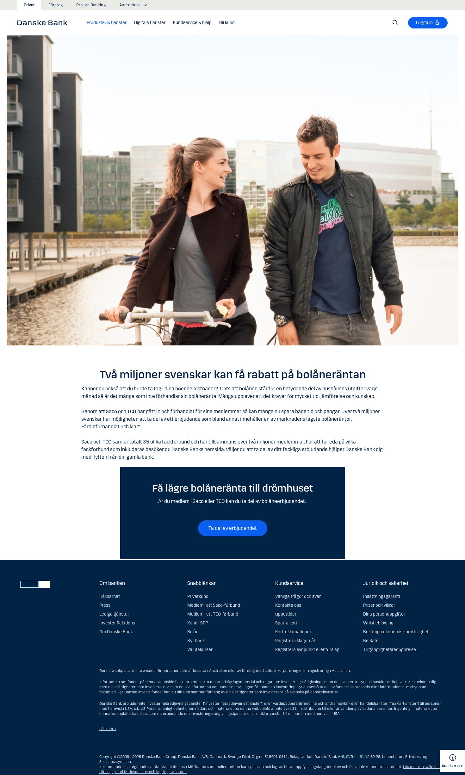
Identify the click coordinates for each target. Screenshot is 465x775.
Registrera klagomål (295, 640)
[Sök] (395, 23)
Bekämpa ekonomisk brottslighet (396, 632)
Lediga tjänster (114, 614)
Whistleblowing (378, 623)
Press (104, 605)
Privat (29, 5)
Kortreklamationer (293, 632)
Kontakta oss (288, 605)
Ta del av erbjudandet (232, 528)
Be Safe (371, 640)
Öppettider (285, 614)
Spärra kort (286, 623)
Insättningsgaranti (381, 596)
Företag (55, 5)
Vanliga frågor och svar (298, 596)
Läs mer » (107, 729)
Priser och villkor (379, 605)
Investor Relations (117, 623)
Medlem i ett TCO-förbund (212, 614)
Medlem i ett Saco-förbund (213, 605)
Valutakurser (200, 649)
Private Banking (91, 5)
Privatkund (197, 596)
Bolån (193, 632)
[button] (107, 23)
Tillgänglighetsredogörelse (389, 649)
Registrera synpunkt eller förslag (307, 649)
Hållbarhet (109, 596)
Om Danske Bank (116, 632)
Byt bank (196, 640)
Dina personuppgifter (384, 614)
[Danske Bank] (44, 22)
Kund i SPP (197, 623)
